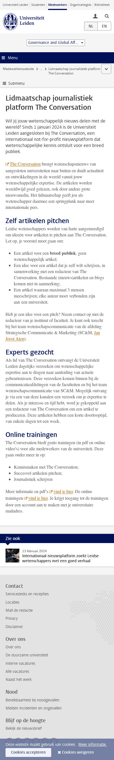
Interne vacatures (20, 663)
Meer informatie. (92, 744)
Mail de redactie (19, 610)
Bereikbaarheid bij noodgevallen (32, 700)
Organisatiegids (80, 5)
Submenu (16, 83)
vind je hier (63, 491)
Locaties (12, 602)
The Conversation (25, 164)
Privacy (12, 618)
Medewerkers (57, 5)
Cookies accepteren (28, 752)
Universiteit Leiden (15, 5)
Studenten (38, 5)
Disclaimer (14, 626)
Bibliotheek (102, 5)
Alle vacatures (17, 671)
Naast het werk (19, 679)
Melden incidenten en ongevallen (34, 708)
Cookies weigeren (78, 752)
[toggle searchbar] (106, 15)
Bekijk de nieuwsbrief (24, 728)
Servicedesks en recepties (27, 594)
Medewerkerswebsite (18, 69)
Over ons (13, 647)
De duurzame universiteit (27, 655)
